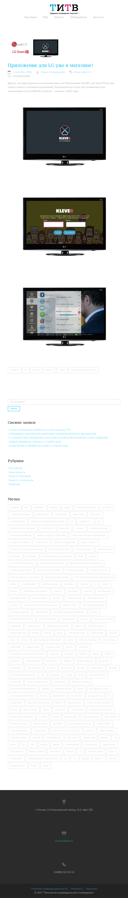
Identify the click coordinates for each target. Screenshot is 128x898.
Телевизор (14, 484)
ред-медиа (73, 591)
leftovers (106, 508)
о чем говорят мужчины (22, 563)
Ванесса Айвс (71, 717)
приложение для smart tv (35, 591)
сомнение (15, 661)
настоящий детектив (86, 508)
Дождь (85, 759)
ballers (43, 696)
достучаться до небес (59, 549)
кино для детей (33, 661)
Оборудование (78, 17)
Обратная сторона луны (21, 619)
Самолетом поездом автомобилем (88, 535)
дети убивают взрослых (79, 724)
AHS (26, 508)
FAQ (45, 17)
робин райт (15, 647)
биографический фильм (100, 710)
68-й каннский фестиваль (22, 696)
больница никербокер (20, 535)
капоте (69, 647)
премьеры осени (95, 626)
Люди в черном (34, 626)
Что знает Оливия (47, 619)
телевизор (83, 647)
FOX (74, 759)
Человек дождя (17, 521)
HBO (43, 675)
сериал (96, 654)
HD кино (81, 668)
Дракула (104, 738)
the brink (113, 668)
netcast (13, 591)
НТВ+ (32, 745)
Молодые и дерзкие (19, 612)
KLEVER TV (58, 591)
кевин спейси (108, 640)
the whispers (76, 696)
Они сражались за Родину (22, 675)
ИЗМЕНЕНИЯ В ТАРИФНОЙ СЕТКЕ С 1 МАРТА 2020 (38, 446)
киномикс (69, 584)
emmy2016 (84, 584)
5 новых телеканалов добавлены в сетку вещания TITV (40, 430)
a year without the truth (99, 703)
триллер (83, 654)
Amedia (34, 766)
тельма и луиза (105, 549)
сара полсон (61, 514)
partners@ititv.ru (64, 841)
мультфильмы (72, 745)
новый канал (109, 745)
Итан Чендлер (111, 717)
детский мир (59, 696)
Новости (59, 17)
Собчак (35, 633)
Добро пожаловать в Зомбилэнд (86, 563)
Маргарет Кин (77, 710)
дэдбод (67, 661)
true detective (17, 752)
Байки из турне (70, 605)
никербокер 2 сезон (99, 528)
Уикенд (92, 556)
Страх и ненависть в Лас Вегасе (24, 577)
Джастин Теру (42, 514)
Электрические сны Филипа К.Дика (40, 605)
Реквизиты (77, 889)
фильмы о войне (97, 675)
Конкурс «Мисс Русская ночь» (66, 731)
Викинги (14, 605)
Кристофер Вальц (91, 717)
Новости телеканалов (21, 480)
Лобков (47, 633)
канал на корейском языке (23, 689)
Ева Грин (37, 738)
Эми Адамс (60, 710)
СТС (80, 752)
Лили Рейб (57, 724)
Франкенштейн (40, 724)
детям (13, 745)
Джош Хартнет (30, 710)
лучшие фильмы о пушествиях (57, 556)
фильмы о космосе (103, 619)
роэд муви (31, 556)
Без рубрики (16, 468)
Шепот (46, 710)
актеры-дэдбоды (85, 661)
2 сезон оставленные (20, 514)
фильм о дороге (89, 542)
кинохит (88, 591)
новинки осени (74, 598)
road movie (55, 752)
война (58, 703)
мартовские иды (50, 584)
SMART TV (112, 752)
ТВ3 (23, 745)
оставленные (90, 745)
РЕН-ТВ (81, 675)
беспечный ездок (83, 549)
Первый (43, 745)
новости (99, 759)
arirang (45, 689)
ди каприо (104, 661)
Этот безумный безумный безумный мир (94, 577)
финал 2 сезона (36, 752)
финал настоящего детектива (51, 535)
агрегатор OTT (47, 528)
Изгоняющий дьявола (93, 605)
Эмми (13, 584)
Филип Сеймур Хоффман (21, 717)
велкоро (54, 508)
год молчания (74, 703)
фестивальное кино (98, 689)
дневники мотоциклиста (52, 563)
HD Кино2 (69, 654)
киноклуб (54, 654)
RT (109, 696)
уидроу (67, 508)
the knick (79, 528)
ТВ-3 (65, 759)
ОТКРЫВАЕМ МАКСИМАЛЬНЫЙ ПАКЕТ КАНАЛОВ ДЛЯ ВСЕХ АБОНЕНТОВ (52, 434)
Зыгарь (70, 640)
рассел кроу (16, 668)
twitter (68, 675)
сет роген (50, 668)
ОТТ (72, 521)
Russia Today (16, 703)
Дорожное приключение (57, 577)
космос (84, 619)
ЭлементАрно (41, 612)
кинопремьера (104, 591)
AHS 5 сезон (95, 514)
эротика (90, 731)
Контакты (98, 17)
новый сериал (104, 724)
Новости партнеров (20, 476)
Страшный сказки (76, 633)
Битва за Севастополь (37, 682)
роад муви (15, 556)
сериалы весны (39, 598)
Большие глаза (95, 696)
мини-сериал (97, 633)
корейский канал (63, 689)
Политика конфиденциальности (49, 889)
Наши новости (17, 472)
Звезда (56, 745)
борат (80, 556)
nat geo (94, 612)
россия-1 (56, 598)
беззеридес (39, 508)
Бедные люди (33, 647)
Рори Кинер (72, 738)
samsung (113, 633)
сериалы (113, 759)
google (24, 640)
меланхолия (60, 682)
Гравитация (15, 626)
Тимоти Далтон (53, 738)
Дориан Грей (89, 738)
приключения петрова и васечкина (27, 654)
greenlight (64, 528)
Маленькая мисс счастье (49, 570)
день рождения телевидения (47, 640)
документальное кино (39, 703)
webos (105, 584)
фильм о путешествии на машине (26, 549)
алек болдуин (34, 668)
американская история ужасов (43, 759)
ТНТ (115, 738)
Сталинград (15, 682)
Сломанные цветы (75, 570)
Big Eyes (13, 710)
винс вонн (66, 668)
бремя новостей (18, 633)
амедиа (69, 752)
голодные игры (52, 647)
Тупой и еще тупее (98, 570)
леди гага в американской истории (48, 521)
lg (95, 584)
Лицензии (91, 889)
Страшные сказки (18, 738)
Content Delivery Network (22, 528)
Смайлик (14, 508)
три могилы (52, 661)
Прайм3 (108, 654)
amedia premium (17, 766)
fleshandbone (68, 619)
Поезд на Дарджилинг (20, 570)
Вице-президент (29, 584)
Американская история (58, 626)
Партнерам (30, 17)
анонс (46, 766)
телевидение (16, 759)
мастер (55, 717)
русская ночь (40, 731)
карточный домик (88, 640)
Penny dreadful (107, 731)
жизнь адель (97, 668)
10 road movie (41, 542)
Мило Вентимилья (19, 731)
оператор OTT (85, 521)
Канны (80, 689)
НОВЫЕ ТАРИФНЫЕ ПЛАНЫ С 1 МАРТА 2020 (35, 442)
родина (78, 626)
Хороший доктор (95, 598)
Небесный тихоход (80, 682)
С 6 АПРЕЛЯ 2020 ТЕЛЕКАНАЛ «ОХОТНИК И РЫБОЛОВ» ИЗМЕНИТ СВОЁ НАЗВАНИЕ (58, 438)
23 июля (43, 717)
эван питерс (78, 514)
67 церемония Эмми (19, 542)
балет (59, 633)
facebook (54, 675)
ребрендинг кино (18, 598)
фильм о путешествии (64, 542)
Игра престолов (95, 752)
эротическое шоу (18, 724)
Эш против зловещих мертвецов (69, 612)
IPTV (99, 521)
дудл (12, 640)
